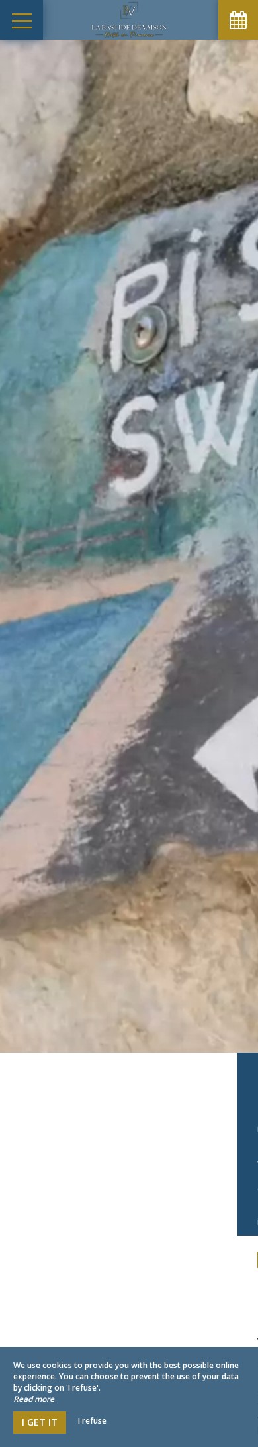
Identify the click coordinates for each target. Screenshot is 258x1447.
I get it (40, 1422)
